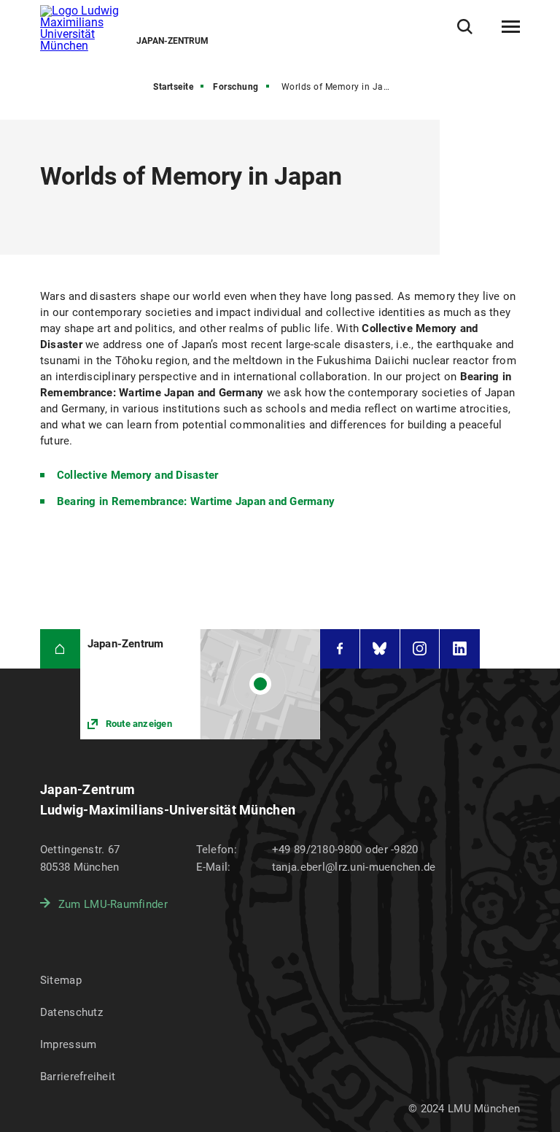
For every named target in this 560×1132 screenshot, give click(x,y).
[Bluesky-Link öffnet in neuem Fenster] (380, 649)
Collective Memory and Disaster (138, 475)
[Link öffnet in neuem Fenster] (200, 684)
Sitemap (61, 980)
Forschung (236, 87)
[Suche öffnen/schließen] (464, 26)
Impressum (68, 1044)
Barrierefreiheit (77, 1076)
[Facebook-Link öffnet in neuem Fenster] (339, 649)
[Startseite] (60, 649)
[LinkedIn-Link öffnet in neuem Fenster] (460, 649)
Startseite (173, 87)
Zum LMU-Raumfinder (113, 904)
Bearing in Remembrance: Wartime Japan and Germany (196, 501)
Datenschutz (71, 1012)
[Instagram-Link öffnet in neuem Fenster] (420, 649)
